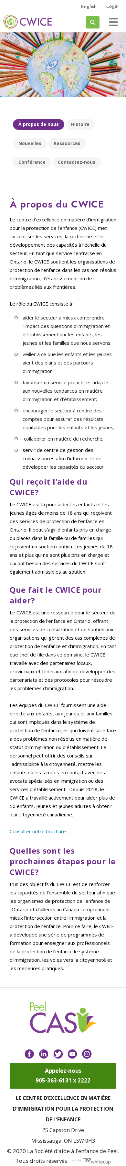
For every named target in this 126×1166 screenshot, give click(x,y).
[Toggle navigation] (113, 22)
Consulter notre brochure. (38, 831)
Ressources (67, 143)
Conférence (32, 162)
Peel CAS (27, 22)
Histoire (80, 124)
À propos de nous (38, 124)
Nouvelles (29, 143)
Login (112, 6)
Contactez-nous (76, 162)
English (89, 6)
